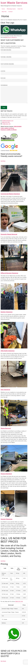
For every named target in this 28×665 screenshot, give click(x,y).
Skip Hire (4, 11)
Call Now (3, 161)
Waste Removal (6, 428)
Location (3, 71)
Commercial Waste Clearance (10, 194)
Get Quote (3, 661)
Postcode (3, 78)
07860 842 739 (6, 124)
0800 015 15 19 (9, 37)
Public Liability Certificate (7, 128)
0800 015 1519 (6, 122)
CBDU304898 (17, 126)
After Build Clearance (7, 351)
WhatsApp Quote (11, 9)
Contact (10, 11)
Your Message (4, 85)
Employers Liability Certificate (9, 129)
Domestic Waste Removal (9, 234)
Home (3, 9)
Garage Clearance (6, 519)
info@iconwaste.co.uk (7, 120)
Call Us (15, 37)
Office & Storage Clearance (9, 273)
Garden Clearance (6, 312)
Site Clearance (5, 389)
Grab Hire (20, 9)
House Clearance (6, 473)
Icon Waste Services (14, 2)
